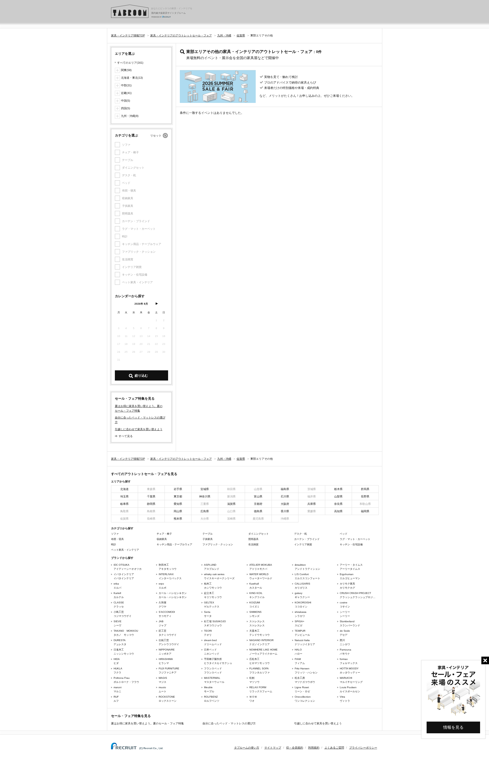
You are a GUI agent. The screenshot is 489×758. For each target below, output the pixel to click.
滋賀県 (231, 503)
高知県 (338, 511)
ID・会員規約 (294, 747)
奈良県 (338, 503)
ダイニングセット (258, 533)
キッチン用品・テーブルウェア (174, 544)
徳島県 (258, 511)
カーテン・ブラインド (307, 539)
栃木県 (338, 489)
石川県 (285, 496)
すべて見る (126, 436)
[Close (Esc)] (485, 660)
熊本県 (178, 518)
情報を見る (453, 727)
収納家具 (162, 539)
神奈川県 (204, 496)
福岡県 (365, 511)
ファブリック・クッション (217, 544)
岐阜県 (124, 503)
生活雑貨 (253, 544)
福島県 (285, 489)
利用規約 (313, 747)
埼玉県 (124, 496)
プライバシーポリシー (363, 747)
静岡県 (151, 503)
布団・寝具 (117, 539)
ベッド (343, 533)
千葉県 (151, 496)
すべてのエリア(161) (130, 62)
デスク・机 (300, 533)
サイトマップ (272, 747)
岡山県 (178, 511)
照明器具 (253, 539)
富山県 (258, 496)
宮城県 (204, 489)
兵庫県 (311, 503)
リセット (155, 135)
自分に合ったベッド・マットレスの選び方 (229, 723)
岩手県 (178, 489)
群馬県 (365, 489)
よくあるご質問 (334, 747)
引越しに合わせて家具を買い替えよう (138, 429)
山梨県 (338, 496)
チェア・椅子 (164, 533)
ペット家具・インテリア (125, 549)
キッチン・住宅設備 (351, 544)
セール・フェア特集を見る (131, 716)
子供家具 (207, 539)
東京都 (178, 496)
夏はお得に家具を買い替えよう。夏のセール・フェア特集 (147, 723)
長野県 (365, 496)
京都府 (258, 503)
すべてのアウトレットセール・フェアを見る (144, 474)
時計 (113, 544)
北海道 (124, 489)
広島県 (204, 511)
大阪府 (285, 503)
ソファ (115, 533)
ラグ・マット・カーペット (355, 539)
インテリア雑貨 (303, 544)
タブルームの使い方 (246, 747)
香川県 (285, 511)
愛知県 (178, 503)
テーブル (207, 533)
